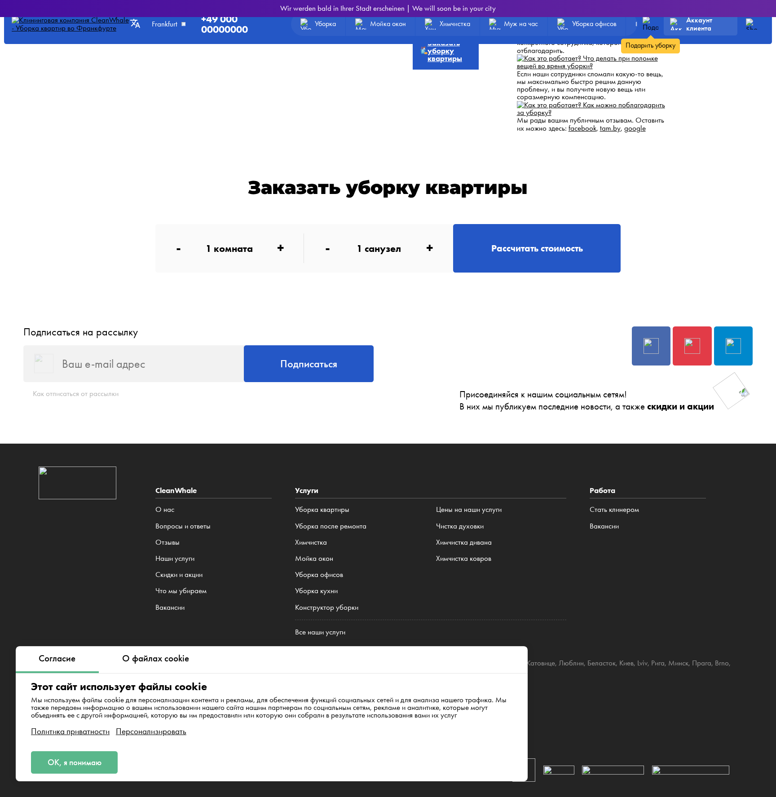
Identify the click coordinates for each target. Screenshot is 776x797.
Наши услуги (174, 558)
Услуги (306, 490)
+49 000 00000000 (224, 24)
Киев (626, 662)
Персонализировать (151, 731)
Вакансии (170, 607)
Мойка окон (314, 558)
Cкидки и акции (179, 574)
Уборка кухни (316, 590)
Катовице (540, 662)
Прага (701, 662)
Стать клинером (614, 509)
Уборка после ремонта (330, 525)
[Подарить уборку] (650, 24)
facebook (582, 127)
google (635, 127)
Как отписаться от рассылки (76, 393)
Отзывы (167, 541)
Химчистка (311, 541)
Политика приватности (70, 731)
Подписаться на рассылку (80, 332)
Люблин (571, 662)
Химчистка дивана (464, 541)
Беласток (601, 662)
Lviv (642, 662)
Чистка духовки (460, 525)
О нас (164, 509)
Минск (678, 662)
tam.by (610, 127)
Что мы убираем (181, 590)
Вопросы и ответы (183, 525)
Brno (722, 662)
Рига (658, 662)
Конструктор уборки (326, 607)
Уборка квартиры (322, 509)
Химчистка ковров (463, 558)
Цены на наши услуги (469, 509)
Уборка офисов (319, 574)
